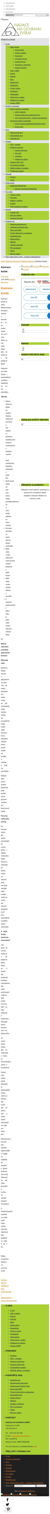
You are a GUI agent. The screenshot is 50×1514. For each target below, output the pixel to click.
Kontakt (8, 1477)
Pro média (9, 1474)
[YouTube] (35, 266)
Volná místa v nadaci (17, 1340)
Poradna (13, 1356)
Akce (7, 1462)
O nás (12, 1310)
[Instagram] (44, 266)
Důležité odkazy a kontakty (20, 1370)
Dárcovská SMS (16, 1389)
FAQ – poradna (16, 1359)
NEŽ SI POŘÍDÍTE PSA (5, 1286)
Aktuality (9, 1468)
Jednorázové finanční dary (20, 1386)
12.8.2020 (4, 276)
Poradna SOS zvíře (17, 1364)
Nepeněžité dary (16, 1395)
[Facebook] (26, 266)
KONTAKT (9, 12)
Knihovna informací (13, 261)
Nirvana (22, 1491)
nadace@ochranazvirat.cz (20, 1436)
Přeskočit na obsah (8, 39)
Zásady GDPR (15, 1346)
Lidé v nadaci (15, 1313)
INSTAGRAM (10, 9)
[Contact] (25, 269)
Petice (12, 1410)
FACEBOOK (10, 3)
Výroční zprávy (15, 1331)
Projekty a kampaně (13, 1459)
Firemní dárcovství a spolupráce (22, 1392)
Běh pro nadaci (15, 1413)
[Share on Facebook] (7, 1501)
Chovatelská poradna (18, 1367)
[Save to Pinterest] (8, 1509)
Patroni (12, 1316)
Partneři (13, 1319)
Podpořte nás (15, 1380)
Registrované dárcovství (19, 1383)
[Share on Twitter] (7, 1506)
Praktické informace (27, 261)
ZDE (35, 1446)
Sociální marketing (17, 1404)
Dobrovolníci (14, 1325)
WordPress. (31, 1491)
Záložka (4, 1280)
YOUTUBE (9, 6)
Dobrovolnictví (15, 1398)
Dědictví (13, 1401)
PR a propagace (16, 1407)
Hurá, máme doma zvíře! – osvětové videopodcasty (24, 1483)
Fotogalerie (14, 1334)
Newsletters (14, 1328)
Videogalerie (14, 1337)
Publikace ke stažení (17, 1343)
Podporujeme (10, 1471)
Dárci (12, 1322)
